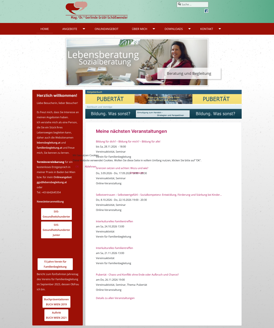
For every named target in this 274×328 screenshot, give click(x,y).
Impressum (137, 172)
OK (77, 166)
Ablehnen (90, 166)
